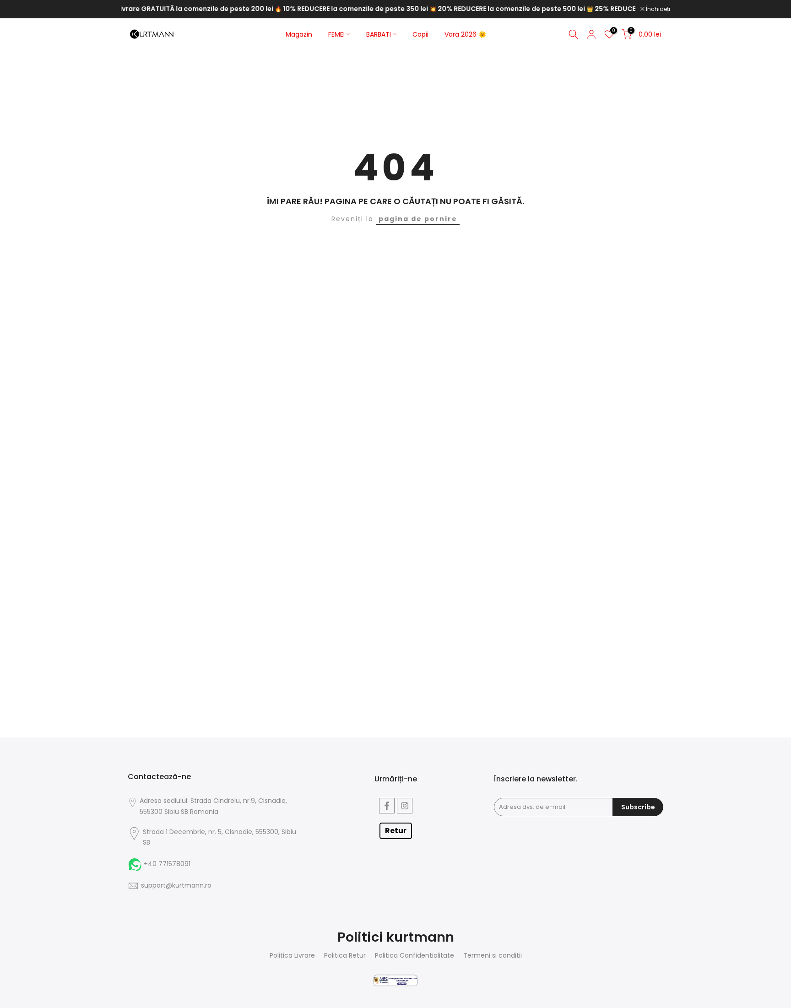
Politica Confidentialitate (414, 955)
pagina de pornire (418, 218)
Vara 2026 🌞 (465, 34)
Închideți (657, 9)
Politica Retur (345, 955)
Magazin (299, 34)
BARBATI (378, 34)
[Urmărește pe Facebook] (387, 805)
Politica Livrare (292, 955)
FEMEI (336, 34)
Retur (395, 830)
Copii (420, 34)
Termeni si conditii (492, 955)
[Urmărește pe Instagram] (404, 805)
